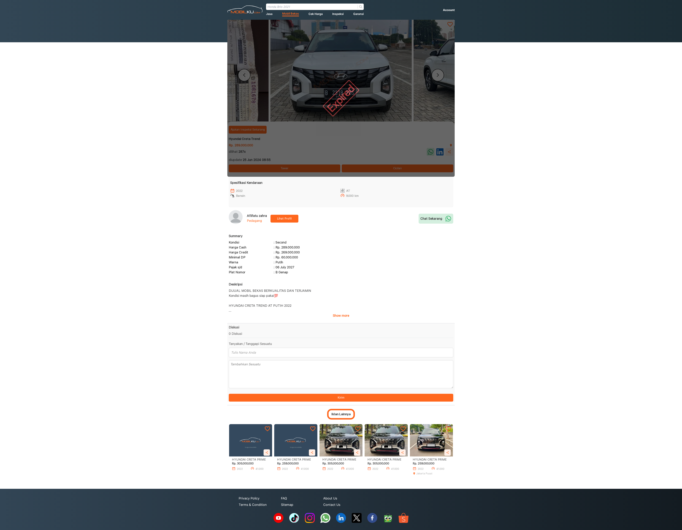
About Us (330, 498)
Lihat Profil (284, 218)
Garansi (358, 14)
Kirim (341, 397)
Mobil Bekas (290, 13)
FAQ (284, 498)
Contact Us (331, 505)
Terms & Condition (253, 505)
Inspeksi (338, 14)
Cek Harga (315, 14)
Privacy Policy (249, 498)
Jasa (269, 14)
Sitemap (287, 505)
